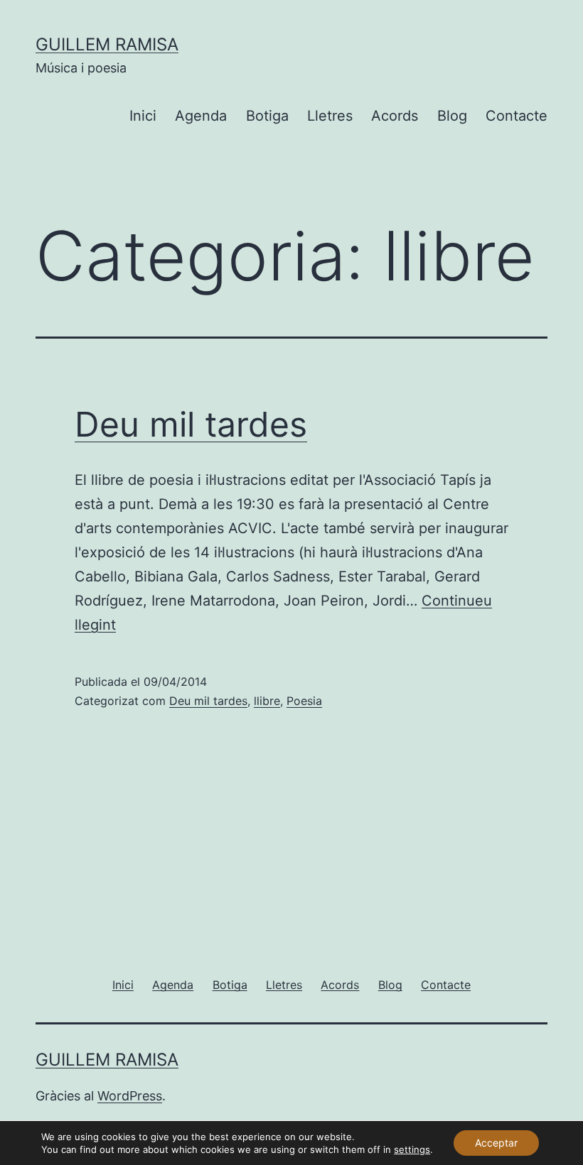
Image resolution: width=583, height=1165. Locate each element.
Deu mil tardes (191, 424)
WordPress (129, 1095)
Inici (142, 115)
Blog (452, 115)
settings (412, 1149)
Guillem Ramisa (107, 44)
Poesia (304, 701)
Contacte (516, 115)
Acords (394, 115)
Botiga (267, 115)
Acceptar (496, 1143)
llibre (267, 701)
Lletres (330, 115)
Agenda (201, 115)
